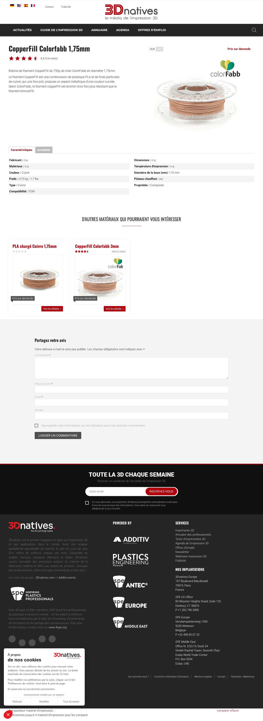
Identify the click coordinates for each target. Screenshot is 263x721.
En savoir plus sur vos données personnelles (31, 689)
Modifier (44, 701)
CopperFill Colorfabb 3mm (97, 246)
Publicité (66, 6)
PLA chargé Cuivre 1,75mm (35, 246)
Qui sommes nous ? (138, 676)
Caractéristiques (21, 150)
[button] (8, 714)
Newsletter (182, 552)
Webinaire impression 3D (191, 556)
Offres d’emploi (152, 30)
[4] (22, 251)
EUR (152, 49)
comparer (223, 710)
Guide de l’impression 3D (61, 30)
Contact (49, 6)
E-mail (39, 397)
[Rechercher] (254, 30)
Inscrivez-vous (161, 491)
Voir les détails (51, 308)
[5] (25, 251)
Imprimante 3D (184, 530)
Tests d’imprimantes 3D (190, 539)
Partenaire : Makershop (242, 676)
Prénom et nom (43, 384)
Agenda (122, 30)
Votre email (96, 491)
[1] (14, 251)
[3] (19, 251)
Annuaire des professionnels (193, 534)
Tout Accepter (71, 701)
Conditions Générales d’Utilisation (171, 676)
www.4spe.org (58, 627)
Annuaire (99, 30)
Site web (39, 410)
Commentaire (42, 355)
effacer (234, 710)
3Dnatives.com (45, 577)
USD (159, 49)
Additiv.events (67, 577)
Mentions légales (203, 676)
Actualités (22, 30)
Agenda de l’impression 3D (192, 543)
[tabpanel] (197, 95)
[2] (16, 251)
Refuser (17, 701)
